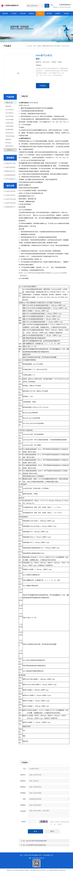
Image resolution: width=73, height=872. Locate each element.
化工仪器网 (50, 870)
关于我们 (14, 13)
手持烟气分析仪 (9, 123)
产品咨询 (43, 85)
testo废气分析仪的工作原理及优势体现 (11, 195)
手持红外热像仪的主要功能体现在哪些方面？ (11, 179)
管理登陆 (55, 870)
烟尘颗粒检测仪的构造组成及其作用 (11, 175)
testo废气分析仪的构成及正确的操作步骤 (11, 203)
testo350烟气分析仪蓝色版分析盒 (36, 845)
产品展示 (40, 13)
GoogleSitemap (62, 870)
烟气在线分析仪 (9, 132)
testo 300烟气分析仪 (11, 109)
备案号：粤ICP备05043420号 (33, 870)
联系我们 (66, 13)
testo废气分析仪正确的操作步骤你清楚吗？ (11, 199)
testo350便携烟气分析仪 (11, 119)
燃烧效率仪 (8, 139)
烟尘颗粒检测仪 (9, 129)
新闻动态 (31, 13)
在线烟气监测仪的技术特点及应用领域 (11, 167)
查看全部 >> (10, 150)
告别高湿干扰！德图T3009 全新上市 (11, 163)
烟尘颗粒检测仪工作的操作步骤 (11, 207)
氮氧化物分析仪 (9, 146)
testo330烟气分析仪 (11, 113)
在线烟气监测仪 (9, 126)
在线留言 (57, 13)
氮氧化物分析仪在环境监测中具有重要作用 (11, 171)
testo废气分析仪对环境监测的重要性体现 (11, 191)
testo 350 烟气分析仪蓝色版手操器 (36, 841)
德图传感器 (8, 106)
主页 (34, 46)
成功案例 (49, 13)
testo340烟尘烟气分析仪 (11, 116)
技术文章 (22, 13)
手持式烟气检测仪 (10, 136)
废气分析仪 (57, 46)
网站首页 (5, 13)
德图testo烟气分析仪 (48, 46)
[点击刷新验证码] (43, 821)
